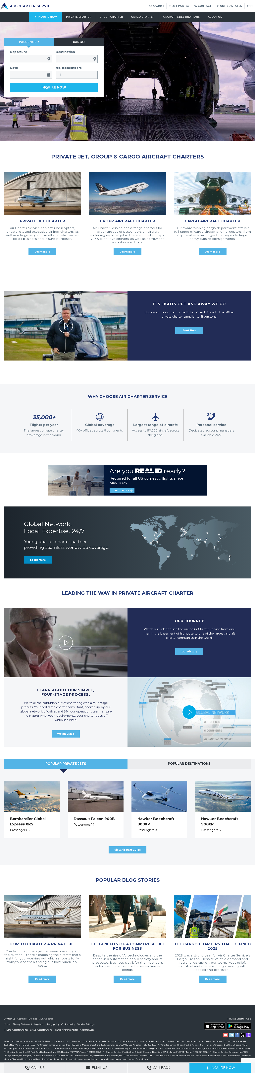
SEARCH (158, 6)
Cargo (79, 42)
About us (21, 1018)
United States (231, 5)
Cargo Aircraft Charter (66, 1029)
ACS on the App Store (215, 1026)
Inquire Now (223, 1068)
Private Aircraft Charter (16, 1029)
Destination (65, 52)
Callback (161, 1068)
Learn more (121, 490)
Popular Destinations (189, 764)
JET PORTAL (181, 5)
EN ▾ (250, 6)
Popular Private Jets (65, 764)
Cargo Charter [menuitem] (142, 16)
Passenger (29, 42)
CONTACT (205, 5)
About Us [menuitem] (215, 16)
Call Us (37, 1068)
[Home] (26, 6)
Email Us (99, 1068)
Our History (189, 651)
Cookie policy (68, 1024)
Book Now (189, 330)
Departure (18, 52)
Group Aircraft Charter (41, 1029)
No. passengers (69, 68)
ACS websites (46, 1018)
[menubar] (127, 17)
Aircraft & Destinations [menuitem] (181, 16)
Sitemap (32, 1018)
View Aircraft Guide (127, 849)
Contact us (9, 1018)
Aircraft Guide (87, 1029)
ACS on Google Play (239, 1026)
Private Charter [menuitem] (78, 16)
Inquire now (53, 87)
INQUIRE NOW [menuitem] (47, 16)
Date (14, 68)
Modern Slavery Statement (18, 1024)
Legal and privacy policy (46, 1024)
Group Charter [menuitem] (111, 16)
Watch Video (66, 733)
